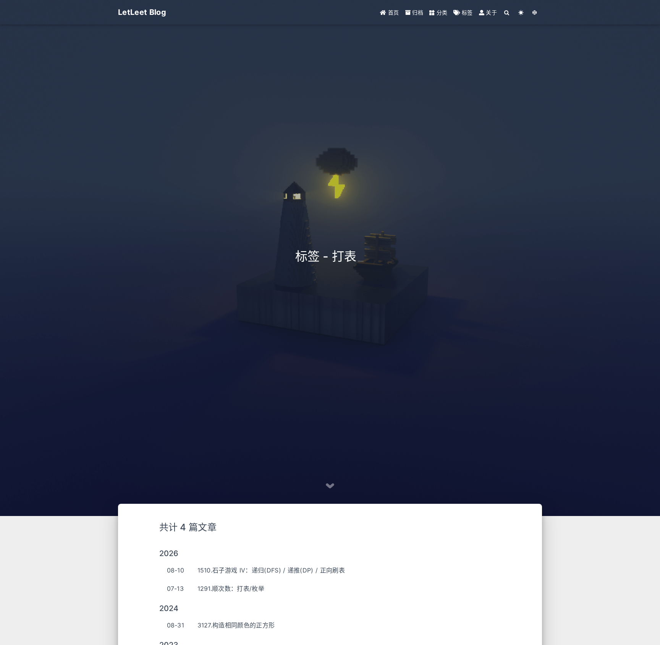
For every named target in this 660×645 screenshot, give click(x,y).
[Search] (507, 12)
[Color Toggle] (521, 12)
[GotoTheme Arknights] (535, 12)
